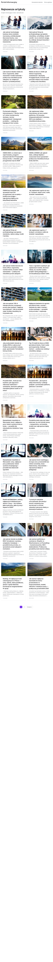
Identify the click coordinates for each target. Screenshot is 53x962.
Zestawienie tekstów (37, 2)
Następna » (29, 607)
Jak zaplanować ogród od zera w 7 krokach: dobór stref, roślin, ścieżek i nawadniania (39, 192)
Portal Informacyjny (9, 2)
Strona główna (48, 2)
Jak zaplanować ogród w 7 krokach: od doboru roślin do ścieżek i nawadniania (38, 232)
